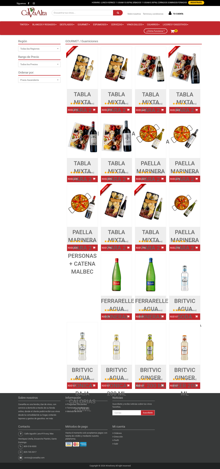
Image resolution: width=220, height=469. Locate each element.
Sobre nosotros (134, 14)
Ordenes (118, 433)
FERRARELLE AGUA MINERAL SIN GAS (150, 313)
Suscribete (148, 412)
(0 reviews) (88, 103)
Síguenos (21, 3)
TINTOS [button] (24, 24)
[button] (39, 48)
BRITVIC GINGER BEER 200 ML (184, 382)
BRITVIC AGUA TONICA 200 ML (116, 382)
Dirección (118, 436)
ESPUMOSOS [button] (99, 24)
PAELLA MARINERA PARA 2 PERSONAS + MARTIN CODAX (150, 183)
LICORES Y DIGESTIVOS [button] (175, 24)
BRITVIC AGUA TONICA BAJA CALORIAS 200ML (82, 390)
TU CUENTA (178, 14)
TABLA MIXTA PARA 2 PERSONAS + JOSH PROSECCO (184, 114)
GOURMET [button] (83, 24)
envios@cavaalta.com (34, 457)
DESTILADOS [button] (66, 24)
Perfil (116, 440)
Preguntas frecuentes (77, 404)
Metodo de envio (74, 411)
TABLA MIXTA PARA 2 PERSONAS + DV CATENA (82, 183)
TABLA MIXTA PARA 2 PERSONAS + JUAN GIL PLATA (116, 183)
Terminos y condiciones (153, 14)
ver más (49, 418)
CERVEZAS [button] (116, 24)
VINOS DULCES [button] (134, 24)
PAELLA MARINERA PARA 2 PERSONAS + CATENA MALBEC (82, 252)
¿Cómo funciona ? (156, 31)
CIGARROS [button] (152, 24)
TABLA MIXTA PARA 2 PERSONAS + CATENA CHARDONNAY (116, 114)
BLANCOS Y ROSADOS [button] (43, 24)
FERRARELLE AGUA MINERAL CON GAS (116, 313)
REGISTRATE (196, 2)
